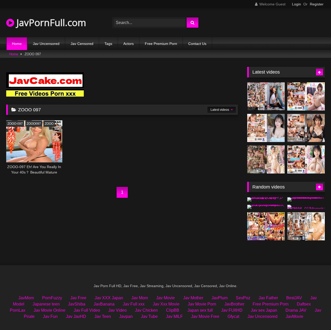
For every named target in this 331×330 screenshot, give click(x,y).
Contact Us (197, 44)
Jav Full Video (87, 310)
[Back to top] (315, 315)
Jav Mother (193, 298)
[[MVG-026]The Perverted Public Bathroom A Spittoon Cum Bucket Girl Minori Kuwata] (306, 199)
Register (317, 4)
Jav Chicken (146, 310)
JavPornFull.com (50, 22)
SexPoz (243, 298)
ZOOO (49, 123)
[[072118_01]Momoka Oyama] (306, 207)
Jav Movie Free (205, 316)
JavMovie (294, 316)
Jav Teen (102, 316)
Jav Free (78, 298)
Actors (128, 44)
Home (17, 44)
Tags (108, 44)
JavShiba (76, 304)
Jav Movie (165, 298)
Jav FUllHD (232, 310)
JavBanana (104, 304)
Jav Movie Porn (202, 304)
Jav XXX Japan (109, 298)
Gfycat (233, 316)
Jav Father (268, 298)
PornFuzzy (52, 298)
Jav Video (117, 310)
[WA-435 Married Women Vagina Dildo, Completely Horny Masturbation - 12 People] (266, 226)
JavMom (26, 298)
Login (296, 4)
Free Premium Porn (161, 44)
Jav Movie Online (49, 310)
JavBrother (234, 304)
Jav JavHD (76, 316)
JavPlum (220, 298)
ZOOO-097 (15, 123)
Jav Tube (149, 316)
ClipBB (172, 310)
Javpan (126, 316)
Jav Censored (82, 44)
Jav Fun (50, 316)
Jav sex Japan (264, 310)
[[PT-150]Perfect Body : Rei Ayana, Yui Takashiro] (266, 207)
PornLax (17, 310)
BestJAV (294, 298)
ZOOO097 (34, 123)
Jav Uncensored (46, 44)
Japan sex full (200, 310)
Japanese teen (46, 304)
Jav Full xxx (134, 304)
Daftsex (304, 304)
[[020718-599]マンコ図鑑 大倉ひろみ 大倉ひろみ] (266, 199)
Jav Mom (139, 298)
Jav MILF (174, 316)
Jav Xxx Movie (166, 304)
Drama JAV (295, 310)
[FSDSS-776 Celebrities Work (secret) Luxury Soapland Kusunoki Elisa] (306, 128)
